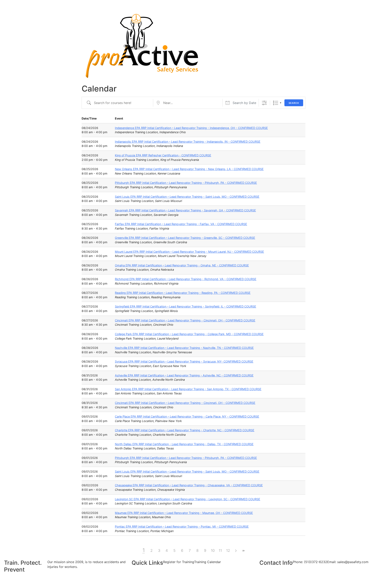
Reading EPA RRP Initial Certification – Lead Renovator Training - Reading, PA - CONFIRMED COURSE (183, 292)
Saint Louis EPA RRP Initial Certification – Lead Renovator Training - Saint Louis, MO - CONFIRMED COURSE (187, 196)
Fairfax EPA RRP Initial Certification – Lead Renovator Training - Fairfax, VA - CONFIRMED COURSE (181, 224)
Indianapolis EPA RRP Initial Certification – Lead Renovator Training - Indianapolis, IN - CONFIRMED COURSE (187, 141)
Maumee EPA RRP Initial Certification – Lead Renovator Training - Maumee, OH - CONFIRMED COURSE (184, 513)
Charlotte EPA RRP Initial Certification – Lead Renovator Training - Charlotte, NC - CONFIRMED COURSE (184, 430)
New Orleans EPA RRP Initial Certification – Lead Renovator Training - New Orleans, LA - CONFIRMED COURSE (189, 169)
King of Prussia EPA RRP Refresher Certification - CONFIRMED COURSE (163, 155)
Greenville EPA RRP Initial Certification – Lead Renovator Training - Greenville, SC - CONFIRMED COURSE (185, 237)
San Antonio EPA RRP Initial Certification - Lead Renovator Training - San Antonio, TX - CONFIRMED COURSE (188, 389)
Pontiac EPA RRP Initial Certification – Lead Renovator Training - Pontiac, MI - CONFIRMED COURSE (182, 526)
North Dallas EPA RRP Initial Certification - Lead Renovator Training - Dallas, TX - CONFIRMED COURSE (184, 444)
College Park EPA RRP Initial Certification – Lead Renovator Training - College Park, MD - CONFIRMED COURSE (189, 334)
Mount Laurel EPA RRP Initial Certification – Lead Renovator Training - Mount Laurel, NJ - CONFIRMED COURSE (189, 251)
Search (294, 103)
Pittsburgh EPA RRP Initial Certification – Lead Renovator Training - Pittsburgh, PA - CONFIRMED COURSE (186, 182)
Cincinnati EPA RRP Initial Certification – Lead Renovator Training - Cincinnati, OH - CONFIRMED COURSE (185, 320)
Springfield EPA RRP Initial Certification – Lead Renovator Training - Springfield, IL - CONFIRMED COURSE (185, 306)
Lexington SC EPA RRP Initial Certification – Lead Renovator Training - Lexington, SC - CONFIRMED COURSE (187, 499)
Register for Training (178, 562)
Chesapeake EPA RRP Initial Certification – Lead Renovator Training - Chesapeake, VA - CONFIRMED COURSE (189, 485)
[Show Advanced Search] (264, 102)
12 (228, 550)
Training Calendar (207, 562)
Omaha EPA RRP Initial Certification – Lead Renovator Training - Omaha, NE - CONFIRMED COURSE (182, 265)
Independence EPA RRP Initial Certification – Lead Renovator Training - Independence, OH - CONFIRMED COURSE (191, 128)
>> (243, 550)
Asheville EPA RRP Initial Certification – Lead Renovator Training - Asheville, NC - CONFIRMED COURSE (184, 375)
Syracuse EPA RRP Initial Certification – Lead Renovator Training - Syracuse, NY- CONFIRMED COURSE (184, 361)
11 (220, 550)
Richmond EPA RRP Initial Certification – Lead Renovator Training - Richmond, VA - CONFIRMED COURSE (185, 279)
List (275, 102)
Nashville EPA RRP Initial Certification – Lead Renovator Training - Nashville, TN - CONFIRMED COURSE (184, 347)
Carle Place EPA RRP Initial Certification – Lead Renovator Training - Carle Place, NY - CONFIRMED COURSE (187, 416)
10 (213, 550)
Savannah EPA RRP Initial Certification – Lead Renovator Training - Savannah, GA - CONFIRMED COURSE (185, 210)
